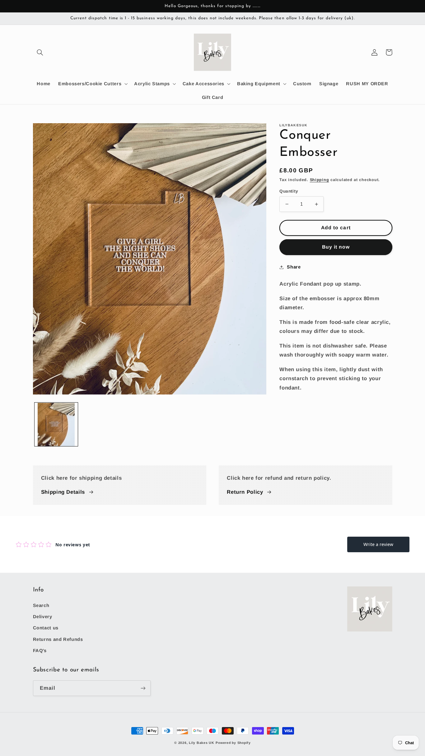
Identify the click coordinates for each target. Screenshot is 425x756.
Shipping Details (63, 492)
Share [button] (294, 266)
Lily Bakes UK (201, 742)
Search (41, 605)
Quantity (288, 191)
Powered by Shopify (233, 742)
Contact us (45, 627)
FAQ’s (40, 650)
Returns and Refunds (58, 639)
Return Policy (245, 492)
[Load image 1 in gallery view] (56, 424)
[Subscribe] (143, 688)
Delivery (42, 616)
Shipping (319, 180)
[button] (40, 52)
